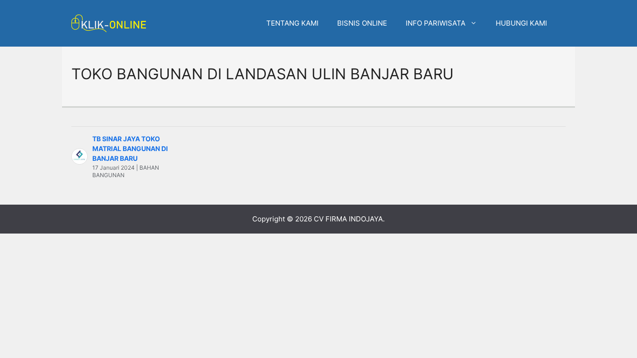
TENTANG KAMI (292, 23)
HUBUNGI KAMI (521, 23)
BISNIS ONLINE (362, 23)
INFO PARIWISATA (435, 23)
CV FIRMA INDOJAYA (348, 218)
